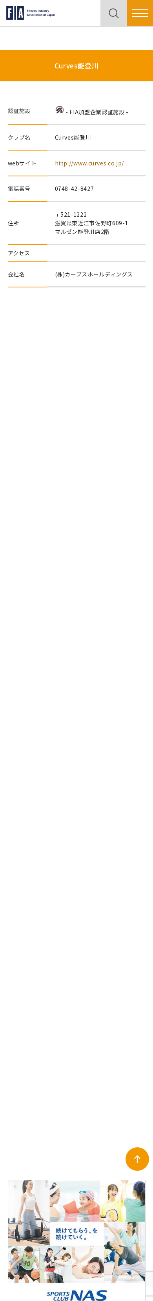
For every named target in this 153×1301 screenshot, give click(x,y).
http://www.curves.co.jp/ (89, 163)
